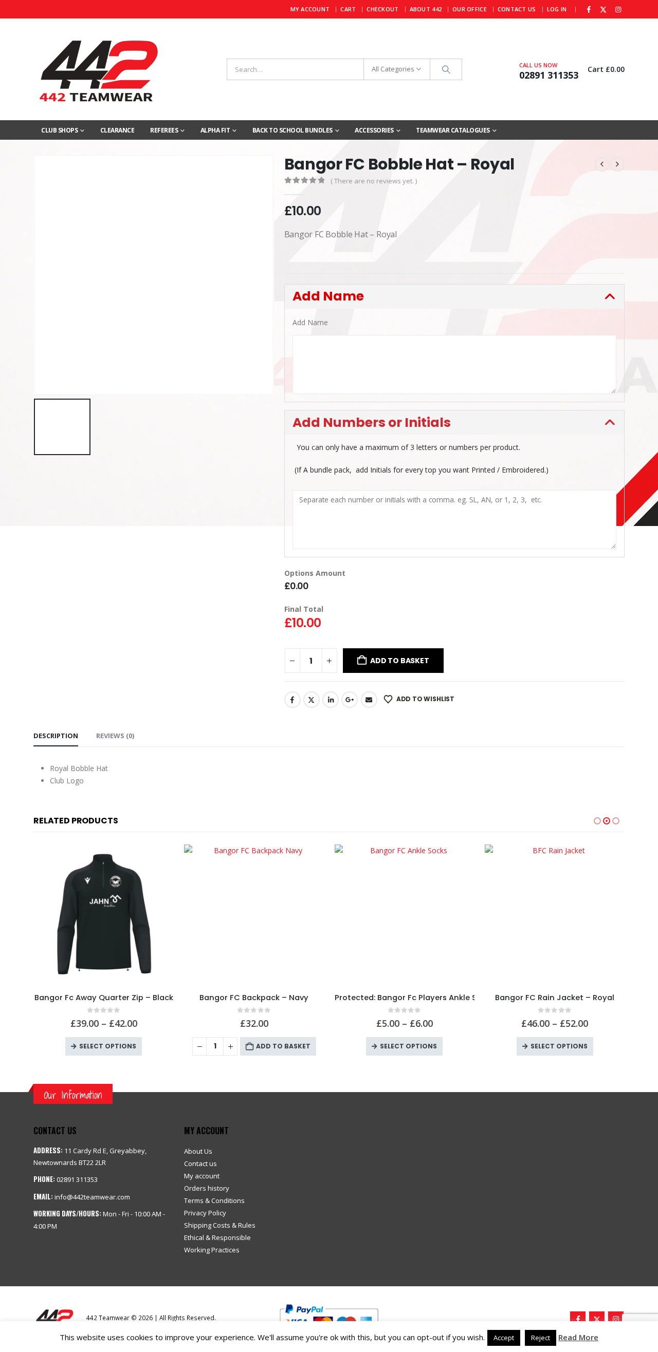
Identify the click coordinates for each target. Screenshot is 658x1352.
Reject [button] (540, 1337)
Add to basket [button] (144, 1046)
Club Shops (59, 130)
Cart (348, 9)
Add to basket (399, 660)
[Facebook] (588, 9)
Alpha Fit (215, 130)
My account (202, 1175)
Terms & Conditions (214, 1200)
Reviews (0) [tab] (115, 735)
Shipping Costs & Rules (219, 1225)
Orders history (206, 1188)
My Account (310, 9)
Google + (349, 699)
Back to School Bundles (292, 130)
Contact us (200, 1163)
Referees (164, 130)
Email (369, 699)
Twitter (311, 699)
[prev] (602, 164)
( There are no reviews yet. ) (374, 180)
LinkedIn (330, 699)
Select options (269, 1046)
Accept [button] (504, 1337)
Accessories (374, 130)
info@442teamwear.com (92, 1196)
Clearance (117, 130)
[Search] (446, 69)
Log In (557, 9)
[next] (617, 164)
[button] (455, 297)
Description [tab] (55, 735)
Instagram (616, 1319)
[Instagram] (618, 9)
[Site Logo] (97, 69)
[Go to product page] (115, 914)
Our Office (469, 9)
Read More (578, 1337)
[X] (603, 9)
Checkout (382, 9)
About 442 (426, 9)
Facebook (292, 699)
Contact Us (517, 9)
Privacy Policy (205, 1212)
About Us (198, 1151)
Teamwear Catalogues (453, 130)
